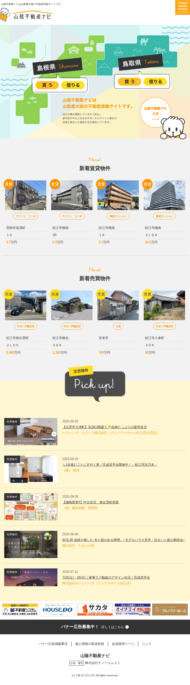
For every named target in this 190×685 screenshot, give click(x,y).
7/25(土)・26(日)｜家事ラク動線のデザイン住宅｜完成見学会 (106, 577)
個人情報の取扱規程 (89, 644)
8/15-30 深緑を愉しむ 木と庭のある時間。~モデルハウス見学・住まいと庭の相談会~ (123, 540)
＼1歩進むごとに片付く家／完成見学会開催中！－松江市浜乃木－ (109, 464)
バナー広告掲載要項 (53, 644)
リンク (147, 644)
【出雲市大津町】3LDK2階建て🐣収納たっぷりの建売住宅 (104, 427)
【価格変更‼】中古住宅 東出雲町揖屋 (90, 502)
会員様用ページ (123, 644)
